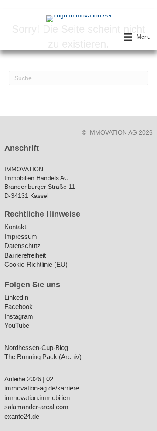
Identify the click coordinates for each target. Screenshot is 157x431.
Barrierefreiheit (25, 255)
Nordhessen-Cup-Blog (36, 348)
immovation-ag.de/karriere (41, 388)
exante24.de (21, 417)
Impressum (20, 237)
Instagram (18, 316)
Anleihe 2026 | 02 (28, 379)
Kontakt (15, 227)
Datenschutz (22, 246)
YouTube (16, 325)
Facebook (18, 307)
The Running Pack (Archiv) (43, 357)
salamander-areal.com (36, 407)
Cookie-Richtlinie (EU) (36, 264)
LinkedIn (16, 298)
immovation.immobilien (37, 398)
